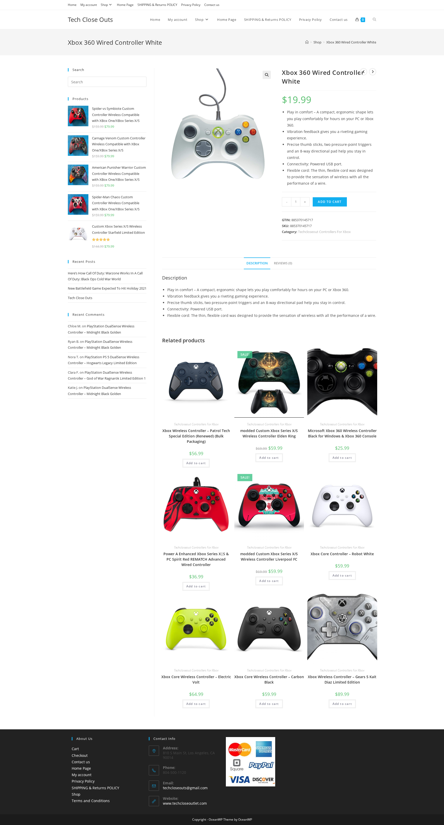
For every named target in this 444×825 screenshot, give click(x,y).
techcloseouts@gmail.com (185, 787)
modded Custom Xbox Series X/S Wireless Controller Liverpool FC (269, 556)
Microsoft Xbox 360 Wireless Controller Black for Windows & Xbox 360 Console (342, 433)
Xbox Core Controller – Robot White (342, 553)
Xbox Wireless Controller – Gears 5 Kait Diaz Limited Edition (342, 679)
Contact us (211, 5)
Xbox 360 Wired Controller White (351, 42)
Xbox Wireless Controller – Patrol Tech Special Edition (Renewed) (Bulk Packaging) (196, 436)
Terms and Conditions (91, 800)
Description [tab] (257, 263)
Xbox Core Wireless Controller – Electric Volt (196, 679)
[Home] (307, 42)
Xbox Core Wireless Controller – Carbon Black (269, 679)
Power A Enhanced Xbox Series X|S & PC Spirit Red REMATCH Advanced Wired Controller (196, 559)
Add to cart (329, 202)
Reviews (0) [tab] (283, 263)
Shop (104, 5)
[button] (267, 75)
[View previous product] (363, 71)
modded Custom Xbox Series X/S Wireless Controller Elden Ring (269, 433)
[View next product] (372, 71)
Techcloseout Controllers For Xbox (324, 231)
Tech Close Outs (90, 19)
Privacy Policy (190, 5)
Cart (75, 748)
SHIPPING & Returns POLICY (157, 5)
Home (72, 5)
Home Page (125, 5)
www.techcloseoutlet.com (185, 803)
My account (88, 5)
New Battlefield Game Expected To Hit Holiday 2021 (107, 288)
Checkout (80, 755)
